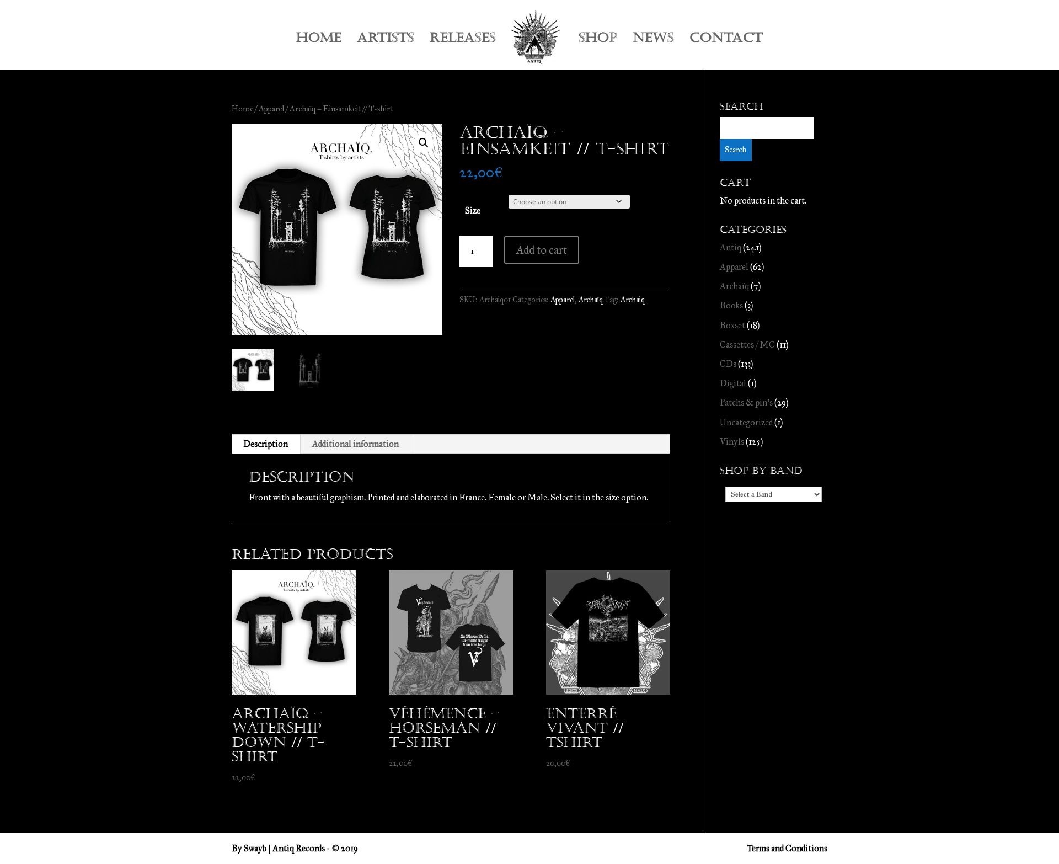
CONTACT (726, 40)
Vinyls (732, 441)
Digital (733, 383)
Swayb (255, 848)
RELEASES (463, 40)
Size (472, 210)
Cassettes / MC (747, 344)
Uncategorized (746, 422)
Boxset (732, 325)
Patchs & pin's (746, 402)
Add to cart (541, 250)
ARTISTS (385, 40)
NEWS (653, 40)
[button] (424, 143)
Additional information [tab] (355, 444)
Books (731, 305)
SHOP (598, 40)
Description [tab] (265, 444)
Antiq (730, 247)
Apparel (271, 109)
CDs (728, 364)
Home (242, 109)
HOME (318, 40)
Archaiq (633, 300)
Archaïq (591, 300)
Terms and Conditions (787, 848)
